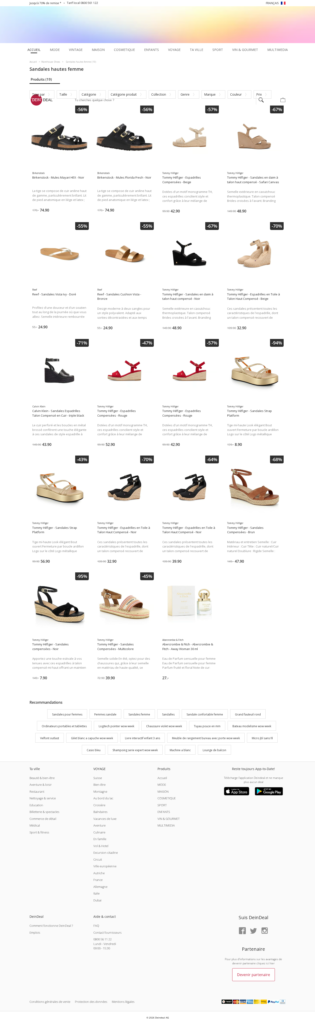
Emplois (35, 932)
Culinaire (99, 832)
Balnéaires (100, 812)
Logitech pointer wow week (116, 726)
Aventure (99, 825)
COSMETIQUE (167, 798)
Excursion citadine (105, 852)
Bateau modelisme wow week (251, 726)
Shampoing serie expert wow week (135, 750)
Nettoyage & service (43, 798)
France (98, 880)
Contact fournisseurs (107, 932)
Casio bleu (94, 750)
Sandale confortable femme (205, 714)
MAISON (163, 791)
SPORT (162, 805)
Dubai (97, 900)
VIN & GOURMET (169, 819)
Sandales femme (139, 714)
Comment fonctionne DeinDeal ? (51, 926)
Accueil (162, 778)
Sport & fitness (39, 832)
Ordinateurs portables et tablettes (64, 726)
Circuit (97, 859)
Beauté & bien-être (42, 778)
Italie (96, 893)
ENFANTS (164, 812)
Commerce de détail (43, 819)
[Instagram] (264, 931)
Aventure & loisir (41, 785)
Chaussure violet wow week (164, 726)
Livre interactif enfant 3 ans (142, 738)
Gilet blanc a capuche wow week (92, 738)
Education (36, 805)
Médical (35, 825)
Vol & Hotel (100, 846)
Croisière (99, 805)
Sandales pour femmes (67, 714)
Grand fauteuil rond (248, 714)
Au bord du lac (103, 798)
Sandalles (168, 714)
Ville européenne (104, 866)
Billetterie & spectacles (44, 812)
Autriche (99, 873)
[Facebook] (242, 931)
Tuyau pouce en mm (207, 726)
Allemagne (100, 887)
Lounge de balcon (214, 750)
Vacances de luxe (104, 819)
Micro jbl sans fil (262, 738)
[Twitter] (253, 931)
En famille (99, 839)
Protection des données (91, 1002)
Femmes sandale (105, 714)
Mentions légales (123, 1002)
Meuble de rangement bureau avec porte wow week (206, 738)
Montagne (100, 791)
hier (272, 963)
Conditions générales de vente (50, 1002)
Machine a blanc (180, 750)
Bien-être (99, 785)
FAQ (96, 926)
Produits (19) (41, 79)
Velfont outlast (49, 738)
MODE (162, 785)
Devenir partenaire (253, 974)
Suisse (97, 778)
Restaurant (37, 791)
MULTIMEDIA (166, 825)
